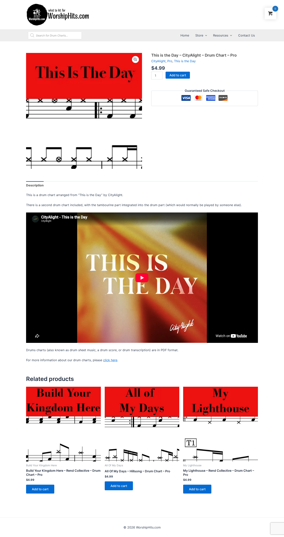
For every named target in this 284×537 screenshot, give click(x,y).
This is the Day (185, 61)
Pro (169, 61)
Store (199, 35)
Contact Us (246, 35)
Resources (220, 35)
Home (184, 35)
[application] (205, 35)
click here (110, 360)
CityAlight (158, 61)
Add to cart (177, 75)
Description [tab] (35, 185)
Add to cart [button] (40, 489)
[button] (135, 59)
